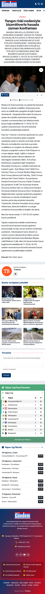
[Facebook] (17, 554)
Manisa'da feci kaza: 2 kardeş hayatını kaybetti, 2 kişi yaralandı (32, 342)
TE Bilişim (15, 100)
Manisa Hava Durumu (13, 564)
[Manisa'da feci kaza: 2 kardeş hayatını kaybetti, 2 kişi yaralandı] (33, 334)
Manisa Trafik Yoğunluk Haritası (32, 566)
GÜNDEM (5, 11)
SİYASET (17, 585)
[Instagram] (20, 554)
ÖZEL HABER (28, 11)
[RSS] (28, 554)
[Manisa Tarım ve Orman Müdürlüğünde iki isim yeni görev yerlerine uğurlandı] (33, 313)
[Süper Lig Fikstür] (42, 447)
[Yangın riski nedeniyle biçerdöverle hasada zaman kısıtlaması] (22, 79)
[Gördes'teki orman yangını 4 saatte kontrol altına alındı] (12, 334)
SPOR (38, 11)
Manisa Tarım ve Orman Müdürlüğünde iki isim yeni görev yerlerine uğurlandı (33, 322)
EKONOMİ (10, 585)
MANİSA (22, 17)
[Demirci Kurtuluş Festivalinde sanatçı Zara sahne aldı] (12, 292)
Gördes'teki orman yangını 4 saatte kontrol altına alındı (11, 342)
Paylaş (6, 95)
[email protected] (25, 538)
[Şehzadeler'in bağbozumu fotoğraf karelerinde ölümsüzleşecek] (33, 292)
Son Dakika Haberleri (12, 575)
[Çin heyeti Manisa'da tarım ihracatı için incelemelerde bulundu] (12, 313)
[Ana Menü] (42, 4)
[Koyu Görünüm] (36, 4)
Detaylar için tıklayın (22, 440)
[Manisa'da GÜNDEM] (9, 4)
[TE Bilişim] (7, 271)
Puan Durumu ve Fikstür (13, 571)
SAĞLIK (30, 585)
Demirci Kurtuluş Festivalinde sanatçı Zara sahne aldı (11, 300)
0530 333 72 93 (24, 542)
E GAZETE (37, 583)
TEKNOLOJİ (16, 11)
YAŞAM (23, 585)
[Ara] (39, 4)
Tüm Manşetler (31, 571)
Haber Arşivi (30, 575)
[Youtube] (24, 554)
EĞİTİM (36, 585)
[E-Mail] (15, 274)
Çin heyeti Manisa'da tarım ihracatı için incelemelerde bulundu (10, 322)
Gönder (6, 375)
